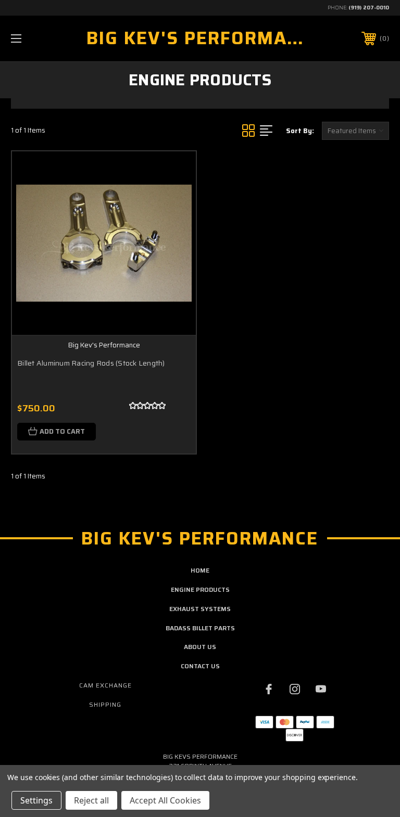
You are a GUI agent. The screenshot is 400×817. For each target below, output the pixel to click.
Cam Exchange (105, 685)
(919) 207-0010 (368, 7)
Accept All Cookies (165, 800)
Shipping (105, 704)
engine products (200, 589)
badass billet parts (200, 628)
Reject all (91, 800)
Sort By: (300, 130)
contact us (200, 666)
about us (200, 647)
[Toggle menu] (48, 38)
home (200, 570)
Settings (36, 800)
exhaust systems (200, 609)
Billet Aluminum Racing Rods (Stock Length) (91, 363)
